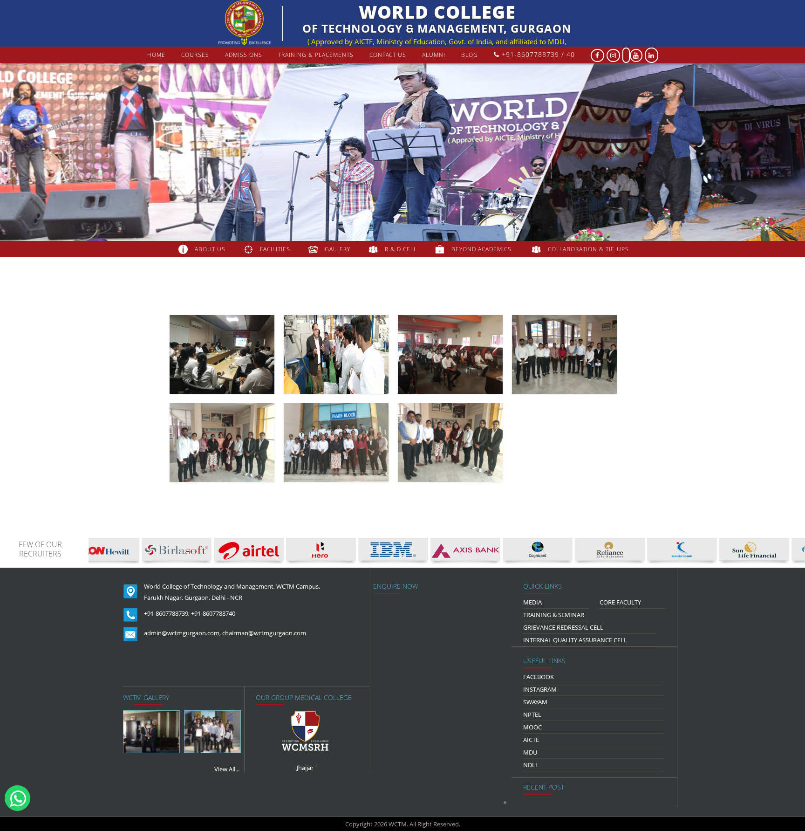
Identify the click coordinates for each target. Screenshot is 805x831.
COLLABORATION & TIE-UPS (588, 249)
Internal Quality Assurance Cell (575, 640)
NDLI (530, 765)
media (532, 602)
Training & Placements (316, 55)
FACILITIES (275, 249)
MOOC (532, 727)
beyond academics (482, 249)
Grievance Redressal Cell (563, 627)
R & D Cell (401, 249)
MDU (530, 752)
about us (210, 249)
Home (156, 55)
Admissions (243, 55)
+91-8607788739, (167, 613)
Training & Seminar (553, 615)
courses (195, 55)
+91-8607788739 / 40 (537, 54)
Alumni (433, 55)
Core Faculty (620, 602)
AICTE (531, 739)
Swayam (535, 702)
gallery (337, 249)
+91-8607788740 (213, 613)
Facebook (538, 677)
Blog (469, 55)
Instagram (540, 689)
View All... (226, 769)
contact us (387, 55)
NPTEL (532, 714)
